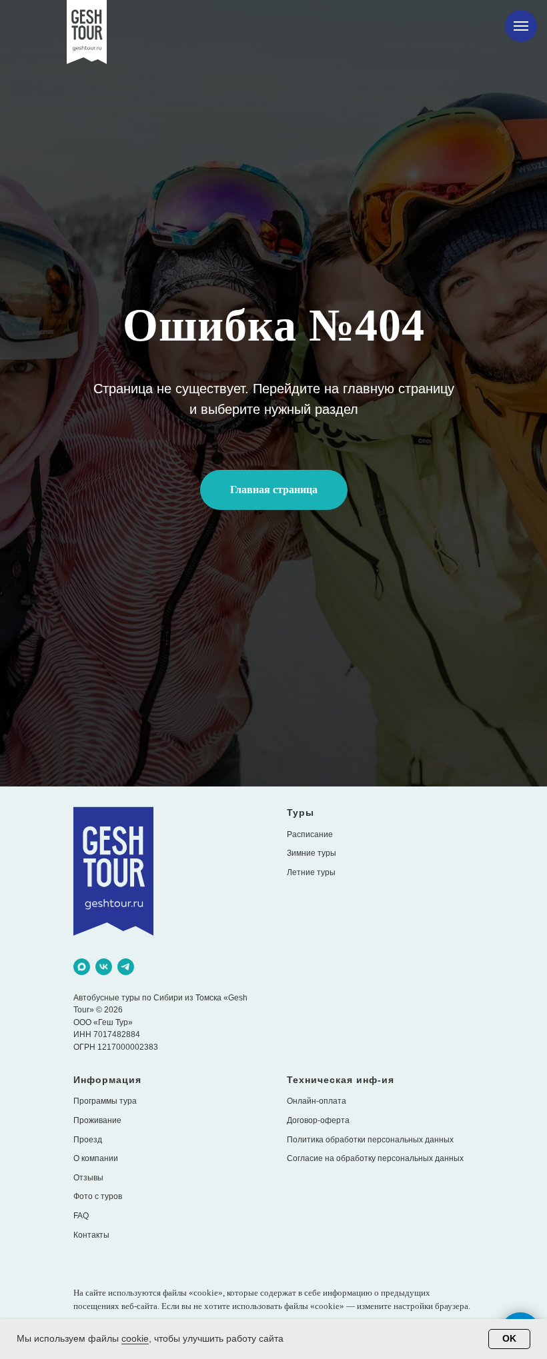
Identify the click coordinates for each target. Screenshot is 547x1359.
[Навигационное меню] (521, 26)
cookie (135, 1338)
